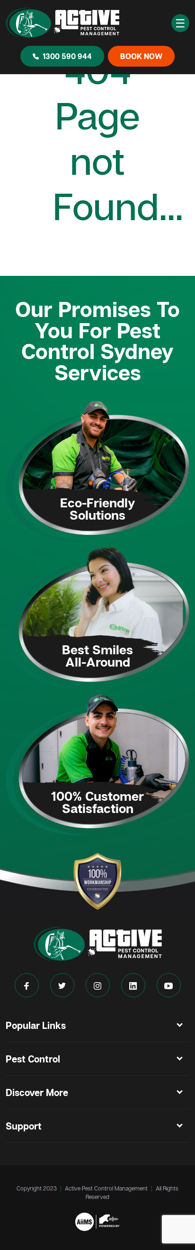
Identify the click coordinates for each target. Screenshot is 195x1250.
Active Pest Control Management (106, 1188)
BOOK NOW (141, 56)
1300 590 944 (67, 56)
